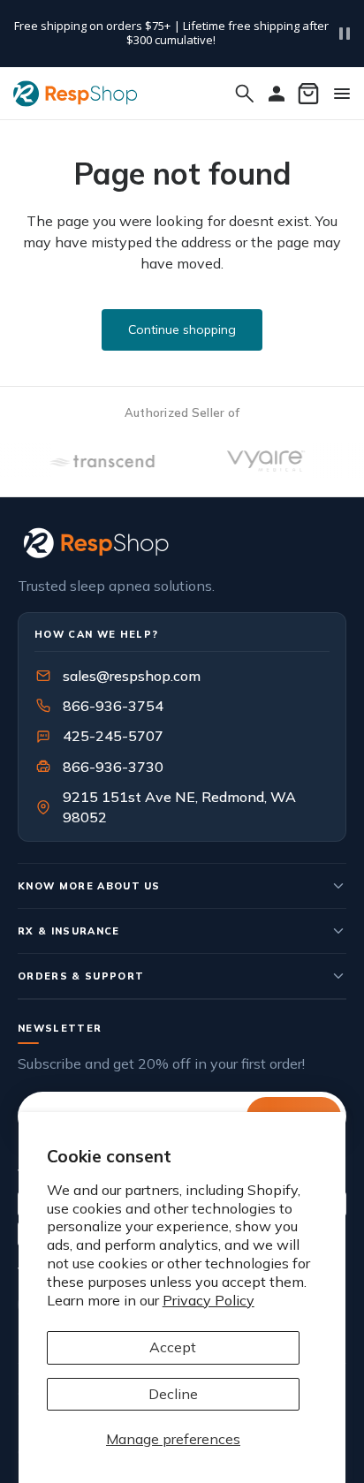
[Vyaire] (259, 461)
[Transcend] (95, 461)
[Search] (245, 93)
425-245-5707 (101, 736)
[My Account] (276, 93)
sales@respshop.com (132, 676)
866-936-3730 (113, 767)
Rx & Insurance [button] (69, 931)
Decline (173, 1394)
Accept (172, 1347)
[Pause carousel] (344, 33)
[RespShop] (182, 543)
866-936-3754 (113, 706)
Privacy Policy (208, 1300)
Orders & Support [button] (81, 976)
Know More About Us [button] (89, 886)
